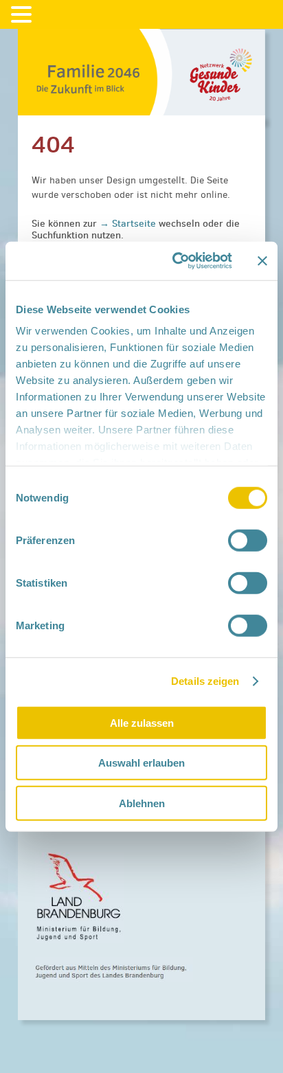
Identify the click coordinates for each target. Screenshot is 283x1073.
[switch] (247, 540)
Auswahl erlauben (141, 763)
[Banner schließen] (262, 261)
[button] (23, 15)
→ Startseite (129, 223)
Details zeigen (205, 681)
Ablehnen (142, 803)
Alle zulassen (142, 722)
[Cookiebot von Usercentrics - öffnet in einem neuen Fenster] (175, 261)
